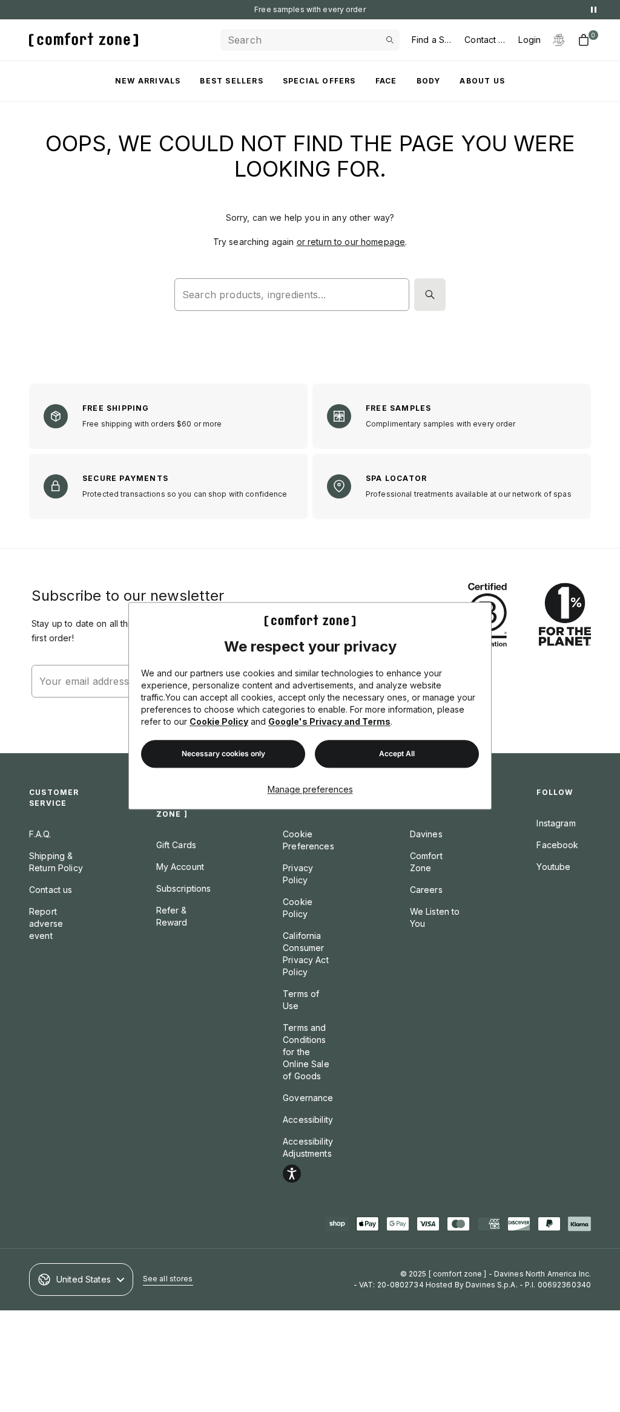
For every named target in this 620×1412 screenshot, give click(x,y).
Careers (426, 889)
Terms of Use (301, 1000)
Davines (426, 834)
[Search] (430, 294)
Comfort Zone (426, 862)
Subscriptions (183, 888)
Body (429, 80)
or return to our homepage (351, 242)
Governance (308, 1098)
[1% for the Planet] (565, 616)
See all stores (168, 1278)
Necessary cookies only (223, 754)
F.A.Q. (40, 834)
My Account (180, 866)
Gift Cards (176, 845)
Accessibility (308, 1119)
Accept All (397, 754)
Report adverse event (46, 923)
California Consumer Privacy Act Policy (306, 953)
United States (83, 1279)
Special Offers (319, 80)
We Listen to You (435, 917)
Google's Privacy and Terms (329, 722)
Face (386, 80)
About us (482, 80)
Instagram (555, 823)
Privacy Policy (298, 874)
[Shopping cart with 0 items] (583, 40)
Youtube (553, 866)
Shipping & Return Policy (56, 862)
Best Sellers (231, 80)
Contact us (50, 889)
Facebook (557, 845)
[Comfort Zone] (83, 40)
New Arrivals (147, 80)
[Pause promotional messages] (593, 9)
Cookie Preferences (308, 840)
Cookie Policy (219, 722)
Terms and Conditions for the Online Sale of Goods (306, 1051)
